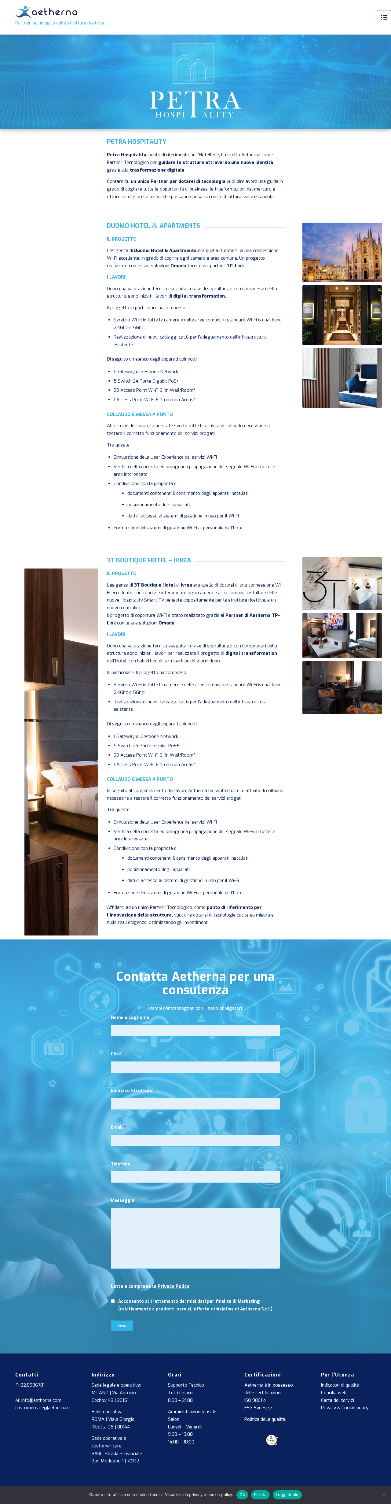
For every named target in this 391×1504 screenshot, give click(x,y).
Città (118, 1054)
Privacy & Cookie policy (344, 1408)
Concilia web (333, 1393)
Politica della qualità (264, 1419)
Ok (242, 1494)
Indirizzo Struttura (133, 1091)
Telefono (122, 1164)
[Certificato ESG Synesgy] (272, 1444)
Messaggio (124, 1200)
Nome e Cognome (131, 1018)
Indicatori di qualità (340, 1385)
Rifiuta (260, 1494)
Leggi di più (287, 1494)
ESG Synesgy (258, 1408)
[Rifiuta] (383, 1495)
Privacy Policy (173, 1286)
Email (118, 1127)
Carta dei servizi (337, 1400)
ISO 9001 (253, 1400)
